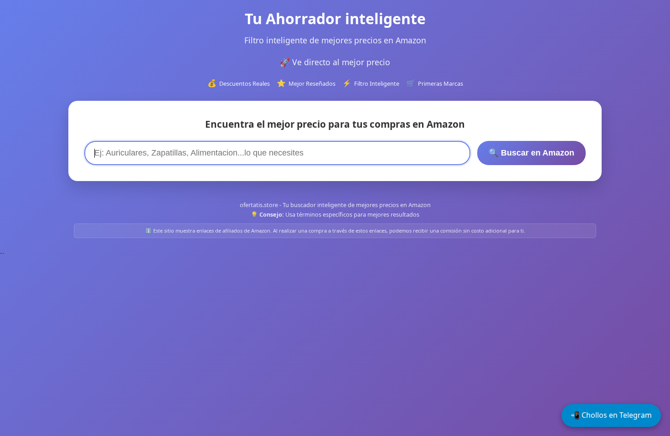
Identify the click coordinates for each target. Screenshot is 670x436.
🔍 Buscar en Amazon (531, 152)
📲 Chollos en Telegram (611, 415)
